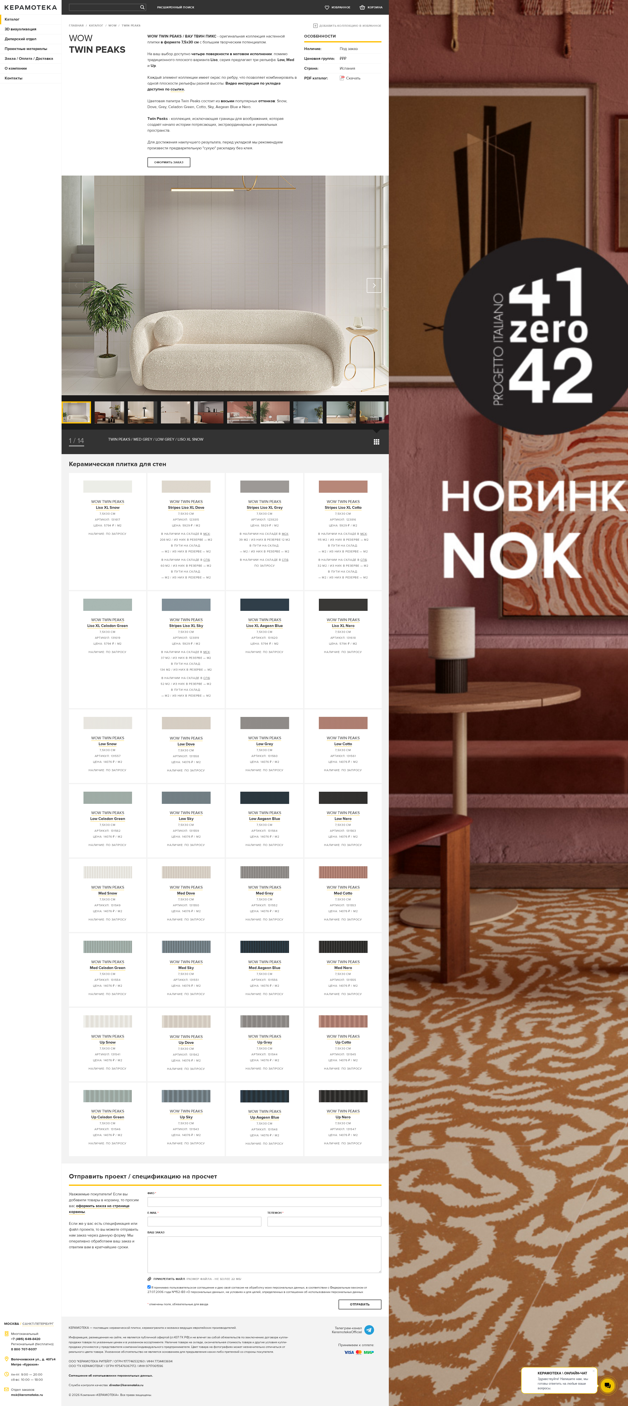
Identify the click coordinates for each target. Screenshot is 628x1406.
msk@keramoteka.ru (27, 1395)
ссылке (177, 89)
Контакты (13, 78)
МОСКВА (11, 1324)
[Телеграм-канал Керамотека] (369, 1330)
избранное (341, 7)
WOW (112, 25)
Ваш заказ (155, 1232)
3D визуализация (20, 29)
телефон (275, 1213)
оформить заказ (168, 162)
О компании (16, 68)
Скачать (353, 78)
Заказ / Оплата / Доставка (29, 58)
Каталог (12, 19)
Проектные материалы (26, 48)
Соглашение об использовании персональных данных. (111, 1376)
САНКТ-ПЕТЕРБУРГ (38, 1324)
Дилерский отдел (20, 39)
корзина (375, 7)
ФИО (151, 1193)
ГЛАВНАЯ (76, 25)
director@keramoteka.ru (126, 1385)
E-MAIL (152, 1213)
